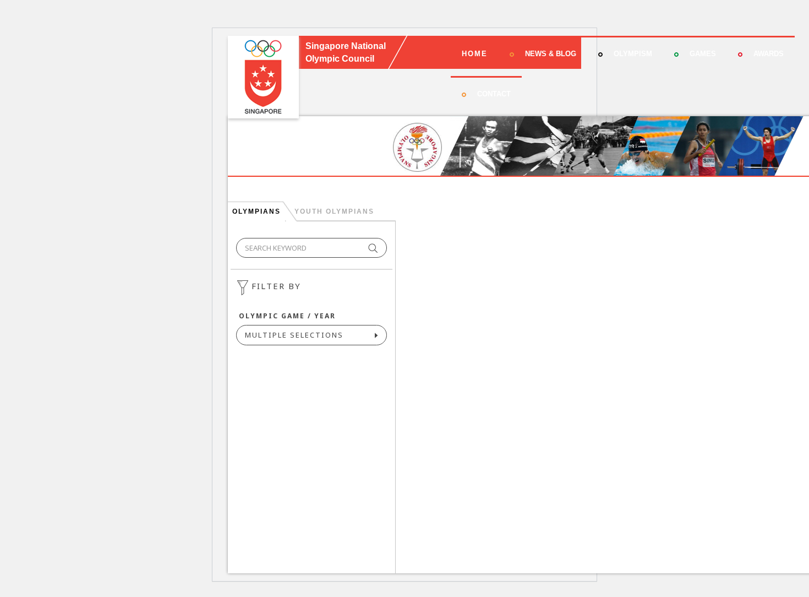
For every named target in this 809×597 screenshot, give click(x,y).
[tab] (256, 211)
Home (475, 54)
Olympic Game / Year (287, 316)
